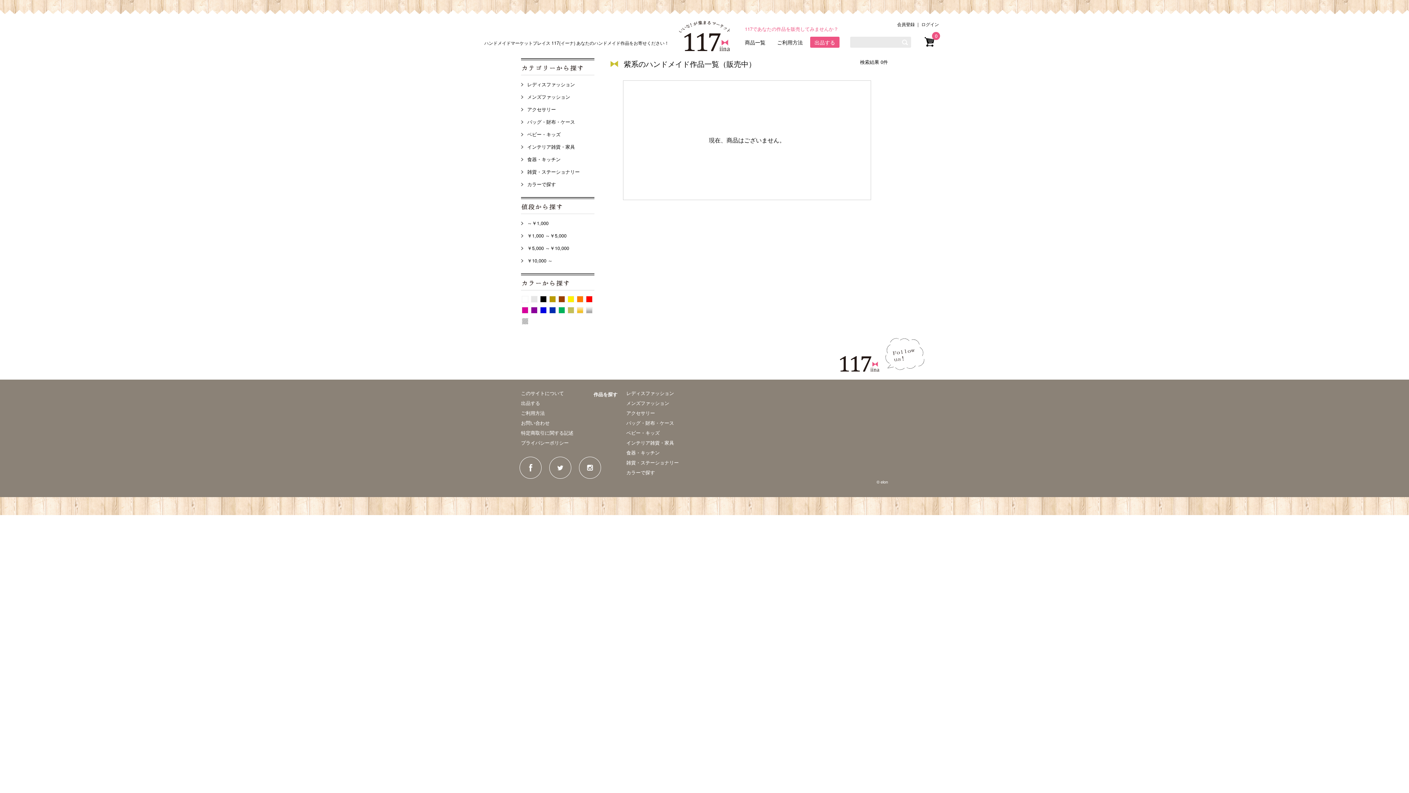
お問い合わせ (535, 422)
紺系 (552, 310)
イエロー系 (571, 299)
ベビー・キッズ (544, 134)
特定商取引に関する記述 (547, 432)
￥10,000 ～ (540, 260)
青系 (543, 310)
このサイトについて (542, 393)
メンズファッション (548, 96)
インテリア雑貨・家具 (551, 146)
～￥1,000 (538, 223)
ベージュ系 (552, 299)
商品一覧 (755, 42)
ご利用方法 (790, 42)
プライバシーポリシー (545, 442)
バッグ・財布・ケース (551, 121)
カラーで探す (541, 184)
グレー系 (534, 299)
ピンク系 (525, 310)
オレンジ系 (580, 299)
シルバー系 (589, 310)
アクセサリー (541, 109)
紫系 (534, 310)
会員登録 (906, 24)
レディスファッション (551, 84)
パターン (525, 321)
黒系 (543, 299)
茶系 (561, 299)
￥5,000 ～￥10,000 (548, 248)
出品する (825, 42)
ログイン (930, 24)
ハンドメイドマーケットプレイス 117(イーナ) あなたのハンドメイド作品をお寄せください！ (576, 43)
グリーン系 (561, 310)
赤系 (589, 299)
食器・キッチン (544, 159)
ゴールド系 (580, 310)
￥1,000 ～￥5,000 (547, 235)
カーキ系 (571, 310)
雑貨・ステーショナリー (553, 171)
